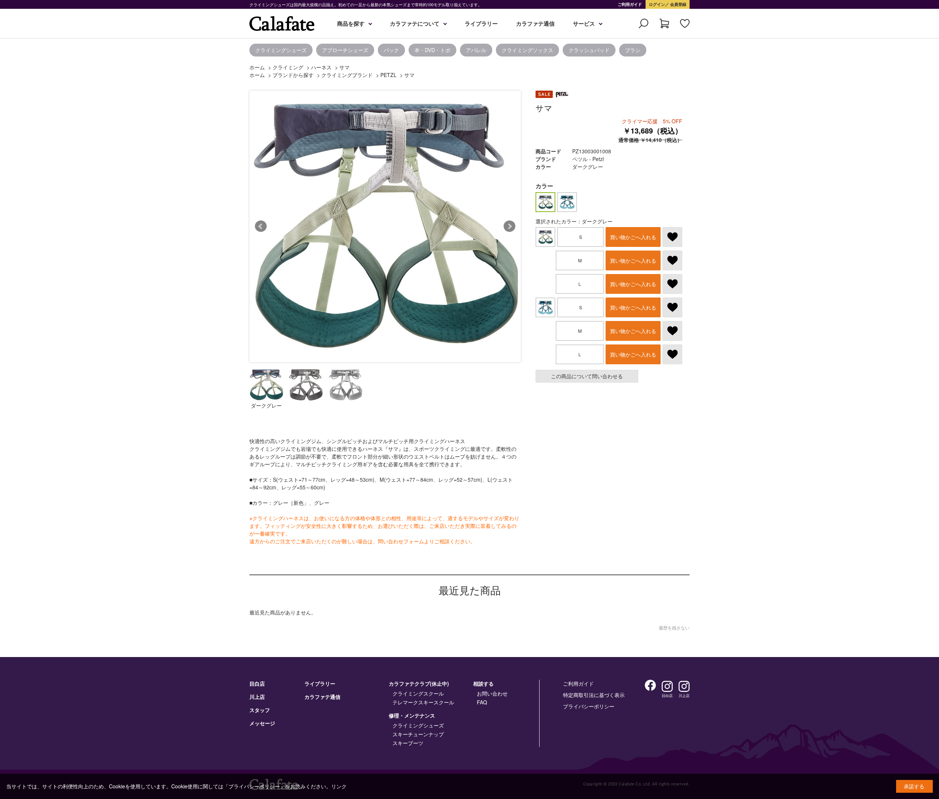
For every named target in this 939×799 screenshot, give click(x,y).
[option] (124, 50)
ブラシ (632, 50)
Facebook (650, 685)
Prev (261, 226)
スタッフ (259, 710)
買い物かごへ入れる (633, 237)
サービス (584, 23)
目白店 (257, 683)
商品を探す (351, 23)
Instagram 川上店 (684, 686)
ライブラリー (481, 23)
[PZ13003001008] (266, 385)
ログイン (657, 4)
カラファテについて (414, 23)
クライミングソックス (527, 50)
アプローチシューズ (345, 50)
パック (391, 50)
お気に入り (685, 23)
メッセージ (262, 723)
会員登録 (677, 4)
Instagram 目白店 (667, 686)
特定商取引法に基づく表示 (594, 694)
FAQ (482, 702)
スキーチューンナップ (418, 734)
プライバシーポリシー (588, 706)
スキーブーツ (407, 743)
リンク (339, 786)
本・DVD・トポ (432, 50)
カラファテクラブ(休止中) (419, 683)
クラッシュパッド (589, 50)
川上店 (257, 696)
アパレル (476, 50)
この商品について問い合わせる (587, 376)
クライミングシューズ (281, 50)
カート (664, 23)
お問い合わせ (492, 693)
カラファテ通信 (535, 23)
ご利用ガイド (630, 4)
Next (509, 226)
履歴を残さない (674, 627)
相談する (483, 683)
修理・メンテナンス (412, 715)
